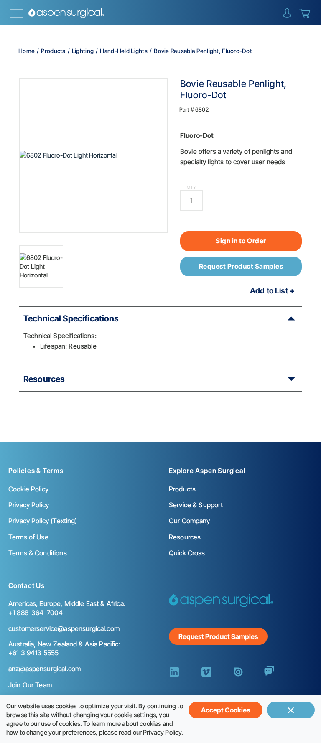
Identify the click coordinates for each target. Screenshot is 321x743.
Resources (44, 379)
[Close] (291, 710)
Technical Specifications (71, 318)
